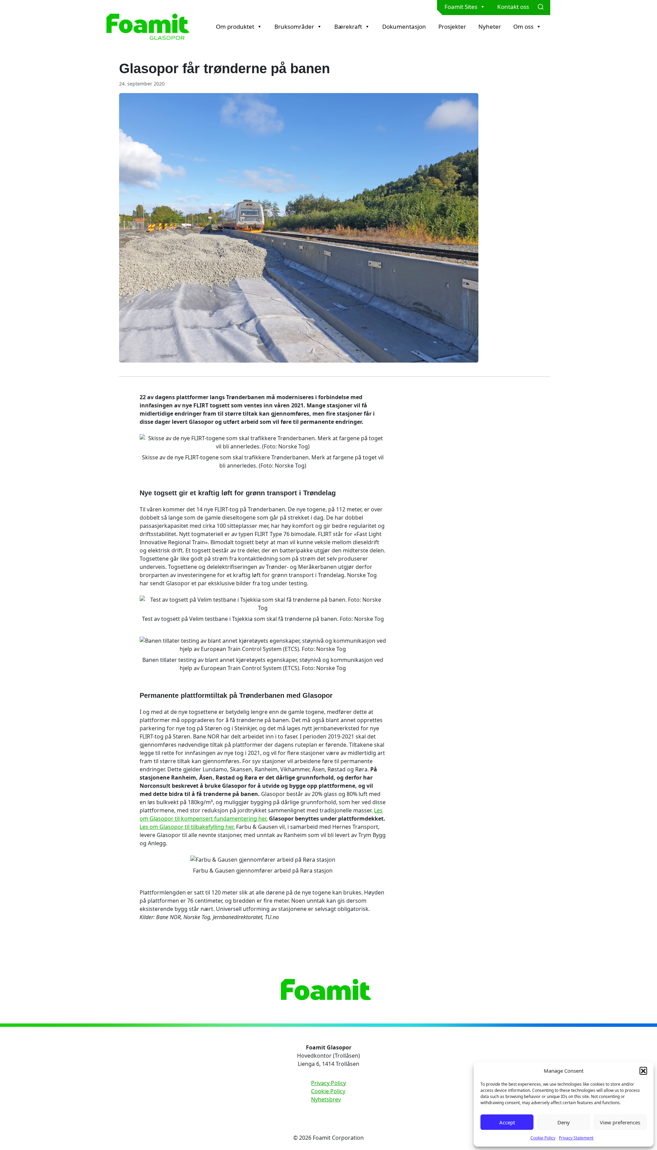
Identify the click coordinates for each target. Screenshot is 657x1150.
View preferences (620, 1122)
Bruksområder (294, 26)
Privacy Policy (328, 1083)
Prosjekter (452, 26)
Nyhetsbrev (326, 1099)
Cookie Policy (542, 1138)
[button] (643, 1070)
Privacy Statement (576, 1138)
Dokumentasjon (404, 26)
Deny (563, 1122)
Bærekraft (348, 26)
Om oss (523, 26)
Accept (507, 1122)
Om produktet (235, 26)
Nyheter (489, 26)
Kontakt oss (513, 7)
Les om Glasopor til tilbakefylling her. (187, 827)
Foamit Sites (461, 7)
